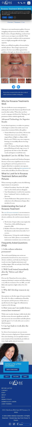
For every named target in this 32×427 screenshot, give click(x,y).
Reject (10, 17)
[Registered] (9, 424)
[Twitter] (14, 424)
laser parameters (24, 168)
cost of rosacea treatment (11, 212)
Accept (4, 17)
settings (8, 14)
